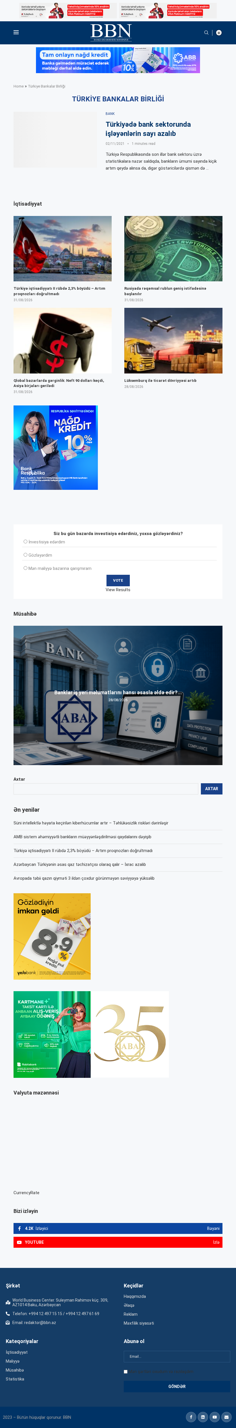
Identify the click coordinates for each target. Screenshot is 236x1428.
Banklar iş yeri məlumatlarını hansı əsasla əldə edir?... (118, 692)
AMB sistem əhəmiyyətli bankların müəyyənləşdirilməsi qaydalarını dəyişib (82, 836)
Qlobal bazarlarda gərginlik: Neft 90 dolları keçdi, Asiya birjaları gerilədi (59, 383)
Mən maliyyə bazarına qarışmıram (60, 568)
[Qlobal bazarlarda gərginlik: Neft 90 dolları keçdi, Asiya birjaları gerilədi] (63, 340)
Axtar (19, 779)
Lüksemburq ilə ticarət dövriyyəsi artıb (160, 380)
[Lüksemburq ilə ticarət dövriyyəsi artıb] (173, 340)
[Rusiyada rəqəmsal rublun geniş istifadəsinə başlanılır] (173, 248)
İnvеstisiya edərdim (46, 542)
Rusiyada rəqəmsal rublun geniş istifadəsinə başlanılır (165, 291)
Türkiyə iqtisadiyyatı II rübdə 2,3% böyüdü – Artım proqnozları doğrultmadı (83, 850)
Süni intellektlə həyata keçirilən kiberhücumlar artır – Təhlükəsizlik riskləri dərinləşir (91, 823)
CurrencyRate (26, 1192)
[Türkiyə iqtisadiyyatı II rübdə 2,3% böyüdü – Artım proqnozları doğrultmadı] (63, 248)
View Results (118, 589)
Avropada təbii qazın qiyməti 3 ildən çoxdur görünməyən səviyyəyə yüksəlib (84, 878)
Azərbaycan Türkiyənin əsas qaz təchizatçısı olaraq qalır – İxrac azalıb (80, 864)
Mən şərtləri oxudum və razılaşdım (161, 1371)
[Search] (206, 33)
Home (19, 86)
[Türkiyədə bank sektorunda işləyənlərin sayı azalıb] (55, 140)
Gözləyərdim (40, 555)
